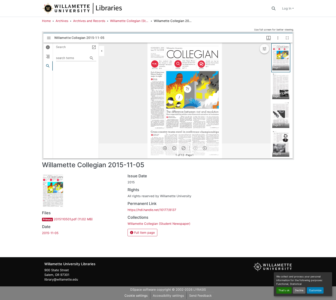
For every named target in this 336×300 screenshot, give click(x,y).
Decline (299, 290)
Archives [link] (62, 21)
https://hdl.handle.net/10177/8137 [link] (152, 210)
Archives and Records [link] (89, 21)
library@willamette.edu (61, 279)
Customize (315, 290)
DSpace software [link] (143, 289)
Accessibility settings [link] (168, 295)
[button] (95, 8)
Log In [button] (287, 8)
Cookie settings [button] (136, 295)
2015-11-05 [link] (50, 233)
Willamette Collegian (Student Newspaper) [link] (129, 21)
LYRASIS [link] (199, 289)
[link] (82, 219)
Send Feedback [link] (200, 295)
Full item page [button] (144, 232)
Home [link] (46, 21)
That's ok (284, 290)
